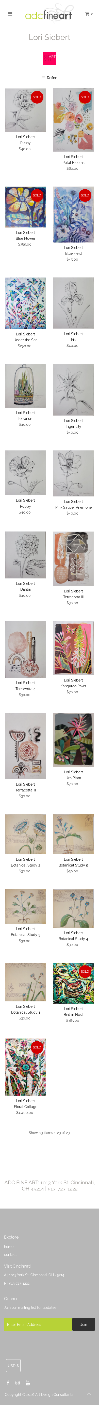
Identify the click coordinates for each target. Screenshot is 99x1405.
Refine (51, 78)
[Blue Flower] (25, 207)
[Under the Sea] (25, 303)
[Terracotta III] (73, 558)
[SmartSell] (49, 63)
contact (10, 1254)
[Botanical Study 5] (73, 834)
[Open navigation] (10, 13)
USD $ (13, 1366)
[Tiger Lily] (73, 389)
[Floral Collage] (25, 1067)
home (8, 1246)
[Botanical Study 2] (25, 834)
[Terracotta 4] (25, 649)
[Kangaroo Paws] (73, 648)
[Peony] (25, 110)
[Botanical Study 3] (25, 906)
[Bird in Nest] (73, 983)
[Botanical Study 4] (73, 908)
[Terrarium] (25, 385)
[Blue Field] (73, 215)
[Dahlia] (25, 554)
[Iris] (73, 303)
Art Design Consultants (54, 1394)
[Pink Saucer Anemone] (73, 473)
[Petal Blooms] (73, 119)
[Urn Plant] (73, 740)
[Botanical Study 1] (25, 982)
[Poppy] (25, 472)
